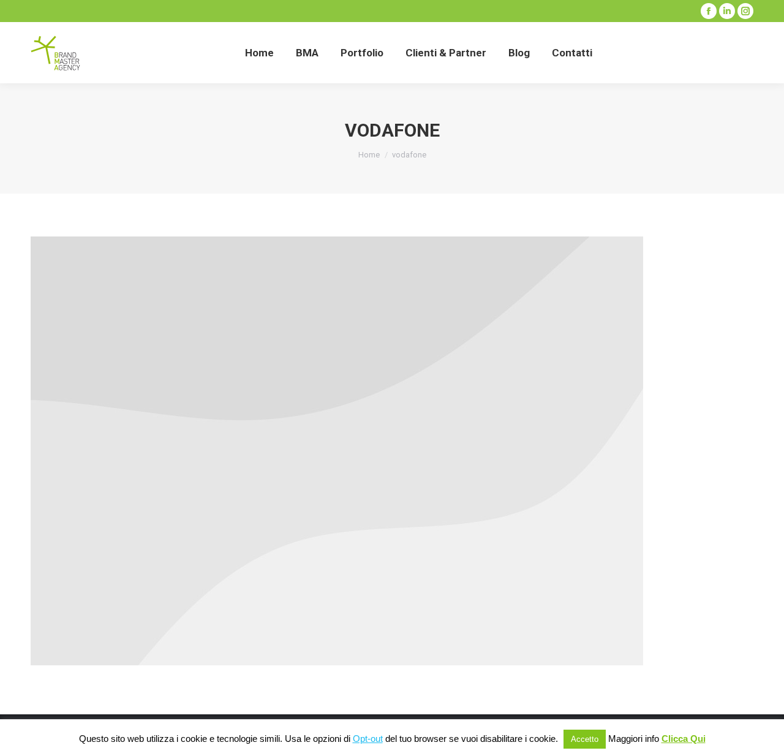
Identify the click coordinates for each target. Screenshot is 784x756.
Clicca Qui (684, 738)
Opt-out (368, 738)
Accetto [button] (584, 739)
